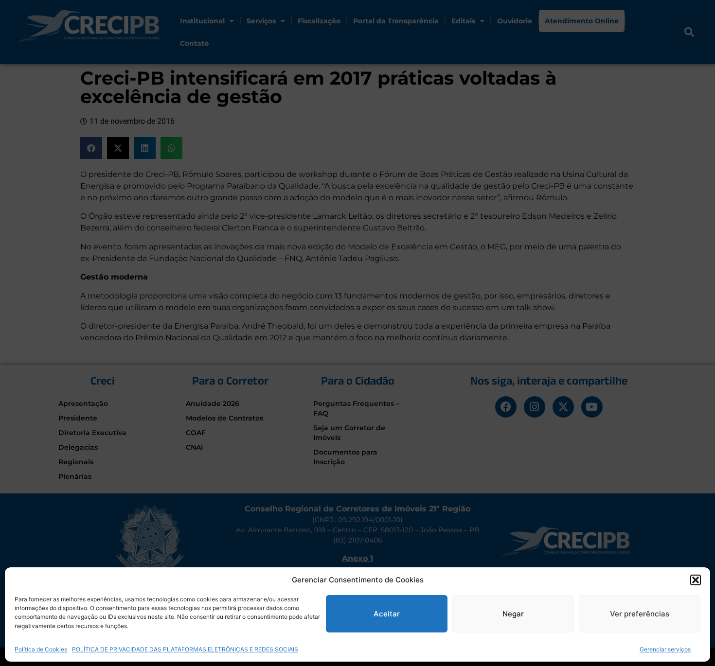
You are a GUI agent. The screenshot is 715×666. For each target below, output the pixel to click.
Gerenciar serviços (665, 648)
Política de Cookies (41, 648)
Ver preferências (639, 613)
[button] (695, 580)
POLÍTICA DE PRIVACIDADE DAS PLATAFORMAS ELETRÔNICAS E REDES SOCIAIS (185, 648)
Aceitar (387, 613)
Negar (513, 613)
